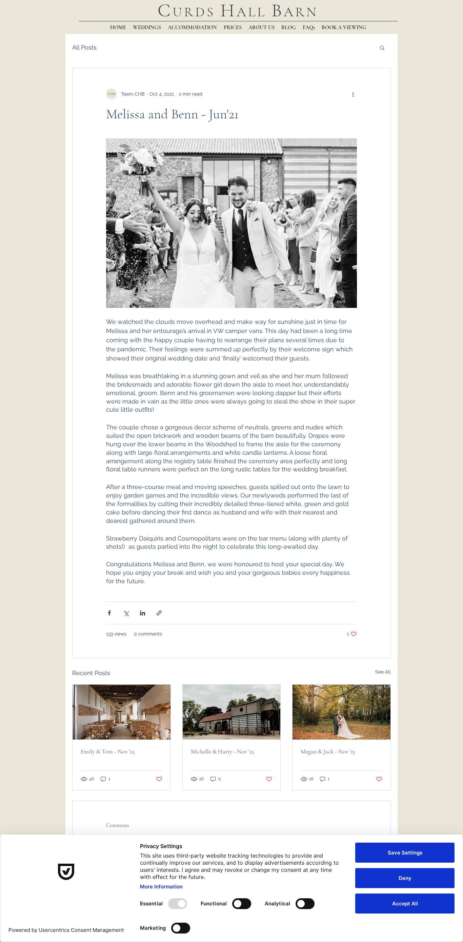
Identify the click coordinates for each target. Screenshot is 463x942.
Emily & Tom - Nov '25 (108, 751)
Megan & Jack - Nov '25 (328, 751)
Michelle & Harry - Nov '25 (222, 751)
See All (383, 671)
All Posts (84, 47)
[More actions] (353, 94)
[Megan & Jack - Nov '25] (341, 712)
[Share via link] (159, 613)
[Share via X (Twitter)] (126, 613)
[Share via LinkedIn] (142, 613)
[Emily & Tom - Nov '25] (121, 712)
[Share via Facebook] (109, 613)
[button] (382, 47)
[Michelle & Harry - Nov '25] (232, 712)
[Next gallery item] (349, 223)
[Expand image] (231, 223)
